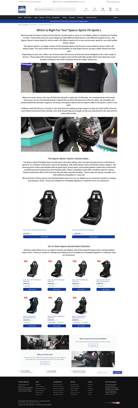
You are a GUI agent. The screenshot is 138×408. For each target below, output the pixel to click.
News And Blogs (40, 390)
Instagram (90, 388)
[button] (22, 78)
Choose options (93, 236)
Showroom (102, 10)
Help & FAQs (73, 394)
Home (19, 24)
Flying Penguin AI (109, 394)
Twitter (89, 386)
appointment (21, 386)
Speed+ (82, 21)
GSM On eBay (74, 390)
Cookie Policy (22, 403)
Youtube (90, 392)
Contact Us (94, 10)
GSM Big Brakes (74, 388)
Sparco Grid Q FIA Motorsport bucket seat (80, 280)
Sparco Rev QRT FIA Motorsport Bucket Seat (56, 280)
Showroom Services (41, 388)
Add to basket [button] (44, 236)
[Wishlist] (66, 186)
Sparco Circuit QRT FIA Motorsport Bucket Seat (29, 317)
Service (85, 21)
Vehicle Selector (40, 386)
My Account (86, 10)
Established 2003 (115, 2)
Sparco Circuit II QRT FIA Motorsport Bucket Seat (103, 280)
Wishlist (110, 10)
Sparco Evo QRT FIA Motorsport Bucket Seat (56, 317)
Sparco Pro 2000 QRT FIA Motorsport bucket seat (79, 317)
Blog (109, 2)
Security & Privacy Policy (33, 403)
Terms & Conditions (58, 390)
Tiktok (89, 394)
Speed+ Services (74, 392)
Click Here (93, 345)
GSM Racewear (74, 384)
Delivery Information (58, 386)
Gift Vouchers (39, 392)
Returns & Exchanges (58, 388)
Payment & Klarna (57, 384)
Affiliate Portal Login (58, 392)
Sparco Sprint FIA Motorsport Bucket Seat (83, 230)
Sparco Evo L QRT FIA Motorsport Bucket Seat (32, 280)
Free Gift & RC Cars (58, 394)
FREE (75, 1)
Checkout (117, 10)
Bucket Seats (25, 24)
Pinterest (90, 390)
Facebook (90, 384)
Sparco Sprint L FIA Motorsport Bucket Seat (34, 230)
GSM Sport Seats (74, 386)
